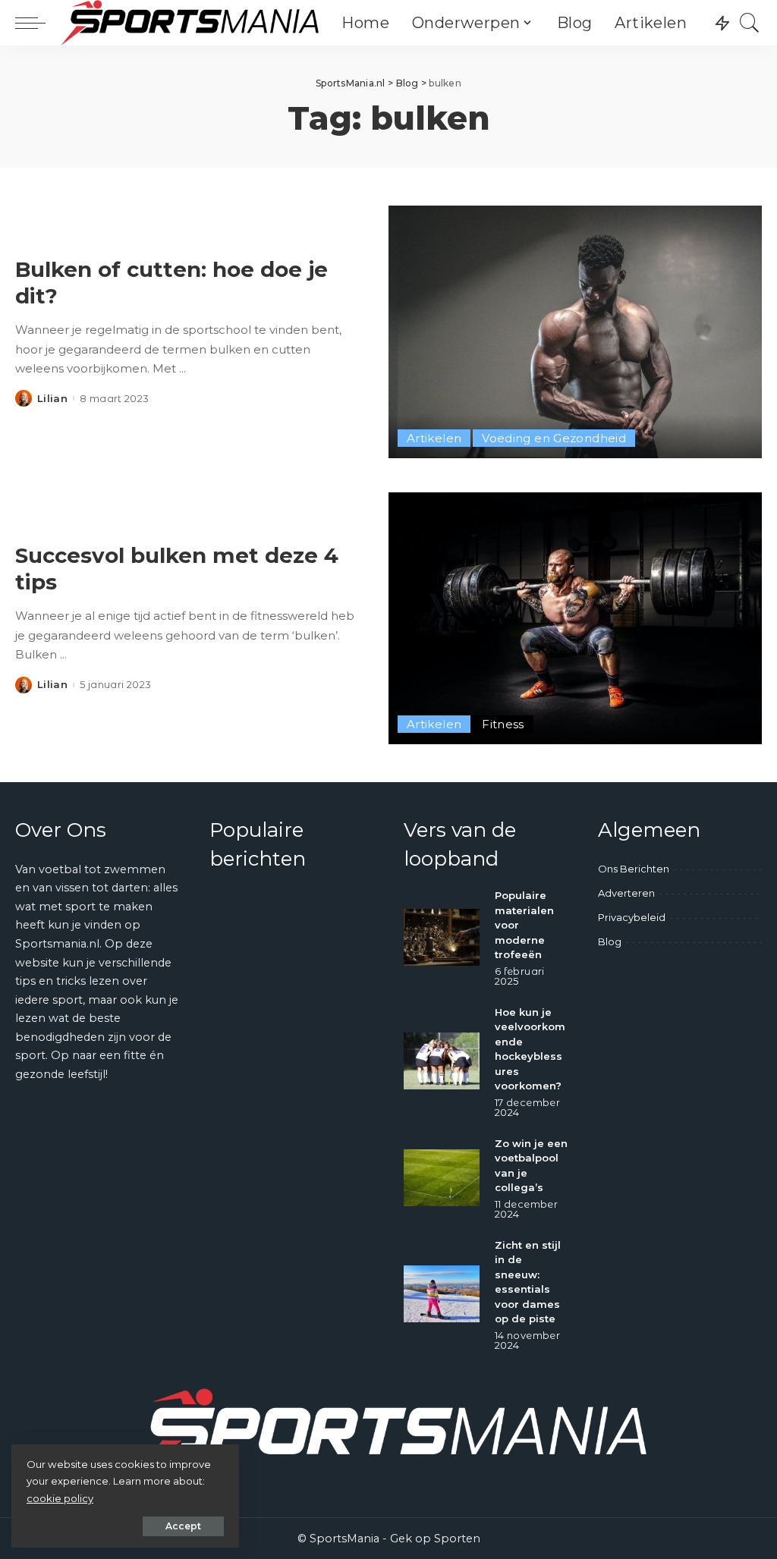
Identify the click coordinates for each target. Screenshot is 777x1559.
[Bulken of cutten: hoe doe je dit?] (575, 331)
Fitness (503, 724)
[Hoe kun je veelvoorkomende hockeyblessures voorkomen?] (442, 1061)
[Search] (750, 23)
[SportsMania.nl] (190, 23)
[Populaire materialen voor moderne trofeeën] (442, 937)
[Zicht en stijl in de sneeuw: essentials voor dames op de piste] (442, 1293)
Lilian (52, 399)
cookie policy (60, 1498)
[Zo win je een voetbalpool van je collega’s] (442, 1177)
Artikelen (434, 438)
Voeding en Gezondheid (554, 438)
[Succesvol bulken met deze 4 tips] (575, 618)
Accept (183, 1526)
